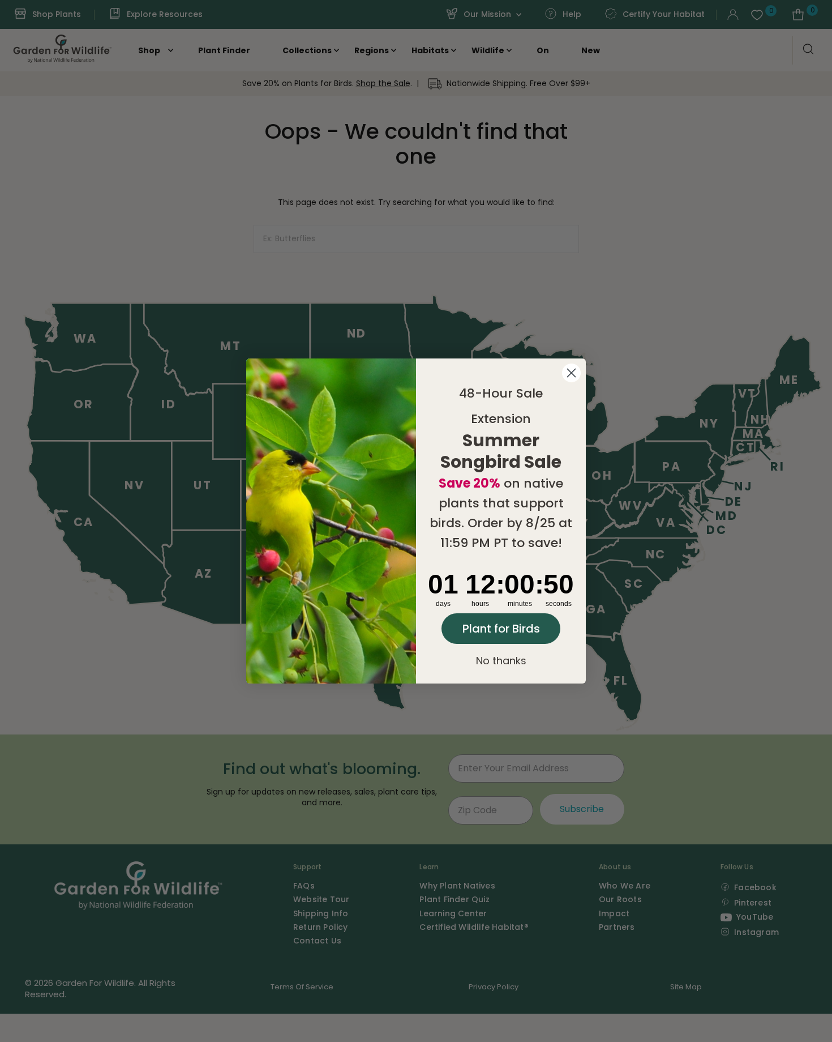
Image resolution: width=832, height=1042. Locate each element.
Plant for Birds (501, 629)
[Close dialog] (571, 373)
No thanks (501, 661)
